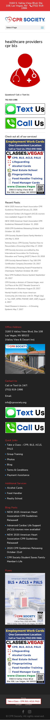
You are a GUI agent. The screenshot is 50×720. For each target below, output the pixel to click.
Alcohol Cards (15, 487)
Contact (28, 704)
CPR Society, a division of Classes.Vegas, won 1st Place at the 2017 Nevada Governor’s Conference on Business (24, 285)
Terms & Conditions (17, 469)
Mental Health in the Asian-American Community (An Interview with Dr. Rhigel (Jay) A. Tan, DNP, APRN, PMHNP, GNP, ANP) (24, 295)
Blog (9, 464)
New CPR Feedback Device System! (20, 275)
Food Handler (14, 493)
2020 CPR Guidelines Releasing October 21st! (24, 228)
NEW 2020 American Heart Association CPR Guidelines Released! (22, 538)
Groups (18, 704)
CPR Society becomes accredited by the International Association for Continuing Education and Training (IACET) (22, 253)
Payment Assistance (18, 475)
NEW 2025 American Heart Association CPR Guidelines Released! (22, 516)
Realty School (14, 498)
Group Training (15, 454)
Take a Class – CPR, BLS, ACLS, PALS (23, 701)
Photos (11, 459)
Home (23, 698)
